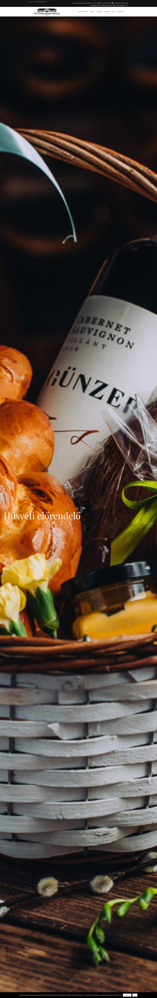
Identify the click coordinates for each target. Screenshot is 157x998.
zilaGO (31, 2)
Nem (134, 995)
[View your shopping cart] (127, 5)
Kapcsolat (120, 11)
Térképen (95, 3)
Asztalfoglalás (40, 2)
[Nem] (155, 995)
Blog (113, 11)
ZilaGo (92, 11)
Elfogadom (127, 995)
